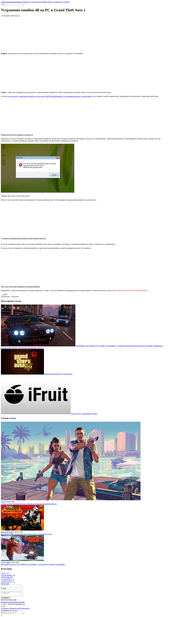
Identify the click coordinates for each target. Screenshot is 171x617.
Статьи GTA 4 (6, 580)
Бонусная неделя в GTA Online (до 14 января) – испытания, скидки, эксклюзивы (33, 564)
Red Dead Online (7, 532)
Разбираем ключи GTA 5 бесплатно (58, 374)
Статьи (33, 2)
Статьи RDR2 (6, 575)
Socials (66, 2)
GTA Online (5, 562)
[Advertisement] (85, 34)
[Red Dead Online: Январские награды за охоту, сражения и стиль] (22, 530)
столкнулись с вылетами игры (50, 96)
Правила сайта (15, 608)
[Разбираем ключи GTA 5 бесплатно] (22, 374)
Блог (62, 2)
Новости (26, 2)
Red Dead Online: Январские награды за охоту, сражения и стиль (26, 534)
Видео (39, 2)
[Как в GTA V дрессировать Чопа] (36, 414)
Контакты (25, 608)
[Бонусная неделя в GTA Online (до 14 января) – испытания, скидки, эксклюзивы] (22, 560)
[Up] (2, 615)
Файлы (45, 2)
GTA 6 (3, 502)
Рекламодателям (18, 602)
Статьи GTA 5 (6, 582)
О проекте (5, 608)
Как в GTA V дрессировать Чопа (84, 414)
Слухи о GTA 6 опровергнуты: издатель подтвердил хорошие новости (29, 504)
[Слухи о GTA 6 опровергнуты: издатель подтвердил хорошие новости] (71, 500)
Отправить (5, 598)
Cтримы (56, 2)
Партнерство (6, 602)
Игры (50, 2)
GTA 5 (3, 573)
